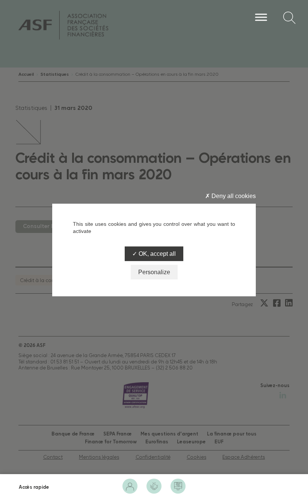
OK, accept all (156, 254)
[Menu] (261, 17)
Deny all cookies (233, 196)
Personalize (154, 272)
